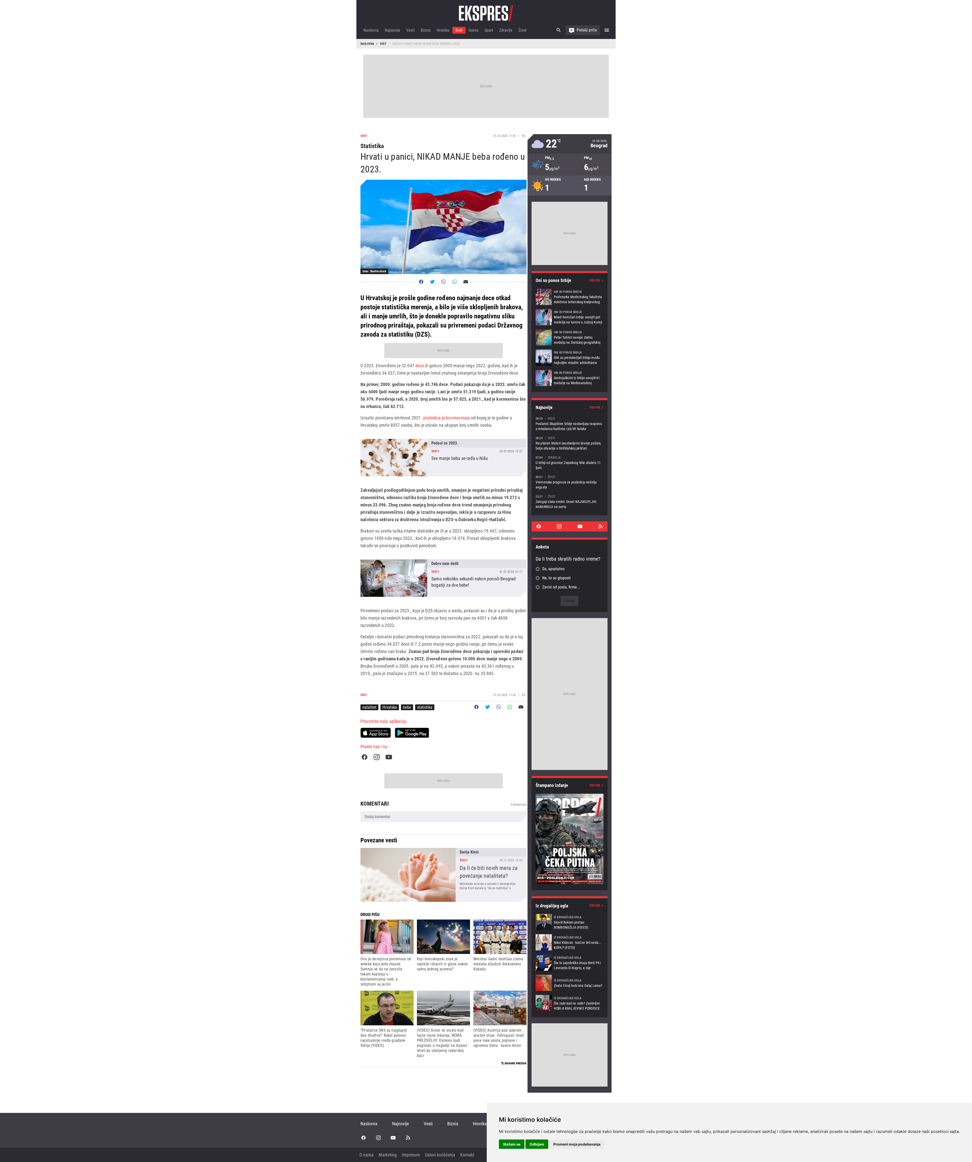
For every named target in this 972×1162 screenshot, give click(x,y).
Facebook (364, 757)
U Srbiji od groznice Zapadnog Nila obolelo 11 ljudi (569, 462)
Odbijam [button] (537, 1144)
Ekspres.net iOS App (375, 733)
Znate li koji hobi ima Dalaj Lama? (569, 983)
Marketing (388, 1154)
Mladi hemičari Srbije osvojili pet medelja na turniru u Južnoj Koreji (569, 317)
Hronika (443, 30)
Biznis (426, 30)
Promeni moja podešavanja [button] (576, 1144)
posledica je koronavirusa (446, 417)
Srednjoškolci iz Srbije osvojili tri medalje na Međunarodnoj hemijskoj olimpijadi (569, 378)
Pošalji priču (587, 30)
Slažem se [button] (511, 1144)
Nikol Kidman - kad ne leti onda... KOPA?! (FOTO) (569, 942)
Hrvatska (389, 707)
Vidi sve (595, 280)
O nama (366, 1154)
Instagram (377, 757)
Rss (600, 526)
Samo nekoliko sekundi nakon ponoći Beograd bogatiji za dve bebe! (443, 578)
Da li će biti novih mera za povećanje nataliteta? (443, 875)
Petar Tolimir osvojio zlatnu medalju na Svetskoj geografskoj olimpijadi (569, 337)
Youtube (389, 757)
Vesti (410, 30)
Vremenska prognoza (570, 144)
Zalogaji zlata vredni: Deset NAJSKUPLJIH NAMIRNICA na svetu (569, 501)
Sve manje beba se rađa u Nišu (443, 457)
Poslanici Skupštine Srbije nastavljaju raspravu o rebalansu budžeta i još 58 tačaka (569, 423)
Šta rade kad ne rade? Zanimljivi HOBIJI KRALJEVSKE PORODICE (569, 1003)
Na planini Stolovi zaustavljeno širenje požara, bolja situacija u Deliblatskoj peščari (569, 443)
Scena (473, 30)
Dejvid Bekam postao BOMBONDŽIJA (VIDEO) (569, 922)
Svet (458, 30)
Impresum (411, 1154)
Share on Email (465, 281)
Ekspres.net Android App (412, 733)
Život (522, 30)
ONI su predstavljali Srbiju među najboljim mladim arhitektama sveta (569, 358)
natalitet (369, 707)
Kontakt (467, 1154)
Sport (488, 30)
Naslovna (371, 30)
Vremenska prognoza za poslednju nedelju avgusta (569, 482)
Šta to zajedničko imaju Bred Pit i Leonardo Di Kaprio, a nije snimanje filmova (569, 962)
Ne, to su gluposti (556, 578)
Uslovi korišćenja (440, 1154)
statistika (424, 707)
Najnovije (392, 30)
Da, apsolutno (553, 568)
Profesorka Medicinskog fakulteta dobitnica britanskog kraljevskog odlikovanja (569, 297)
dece (419, 365)
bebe (407, 707)
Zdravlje (505, 30)
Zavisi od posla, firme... (561, 587)
